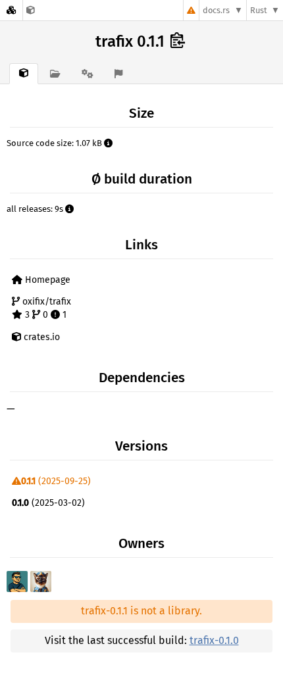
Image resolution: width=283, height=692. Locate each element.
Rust (258, 10)
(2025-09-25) (56, 481)
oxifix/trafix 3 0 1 (45, 308)
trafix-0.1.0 (214, 640)
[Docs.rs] (11, 10)
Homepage (46, 279)
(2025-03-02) (48, 502)
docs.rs (216, 10)
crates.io (40, 337)
